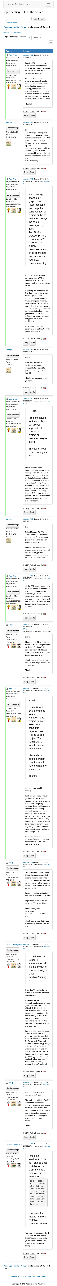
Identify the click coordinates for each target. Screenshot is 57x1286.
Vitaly (11, 625)
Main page (15, 1276)
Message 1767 (28, 519)
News (23, 27)
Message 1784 (28, 1144)
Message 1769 (28, 576)
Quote (32, 115)
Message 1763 (28, 179)
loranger (9, 122)
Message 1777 (28, 862)
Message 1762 (28, 122)
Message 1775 (28, 624)
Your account (26, 1276)
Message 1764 (28, 349)
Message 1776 (28, 688)
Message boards (11, 27)
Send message (13, 71)
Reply (26, 115)
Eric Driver (13, 55)
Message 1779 (28, 1082)
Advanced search (11, 22)
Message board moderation (12, 32)
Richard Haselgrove (14, 945)
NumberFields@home (18, 4)
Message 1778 (28, 944)
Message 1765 (28, 399)
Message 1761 (28, 55)
